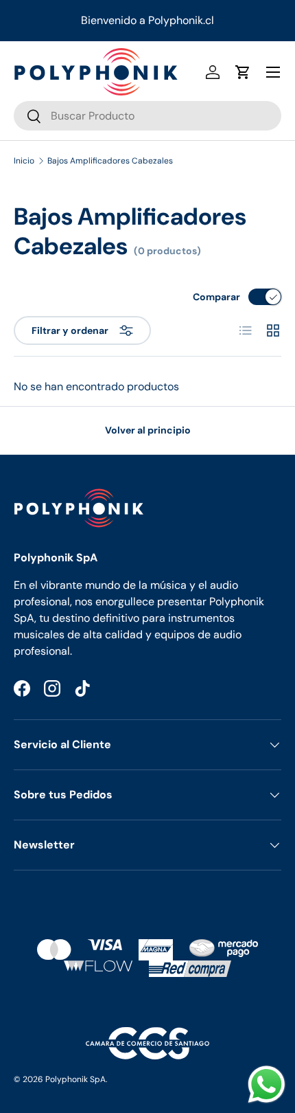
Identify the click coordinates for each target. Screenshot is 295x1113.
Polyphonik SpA (75, 1079)
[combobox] (147, 116)
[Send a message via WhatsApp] (266, 1084)
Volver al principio (148, 430)
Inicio (24, 161)
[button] (243, 72)
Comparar (216, 297)
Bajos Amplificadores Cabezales (110, 161)
